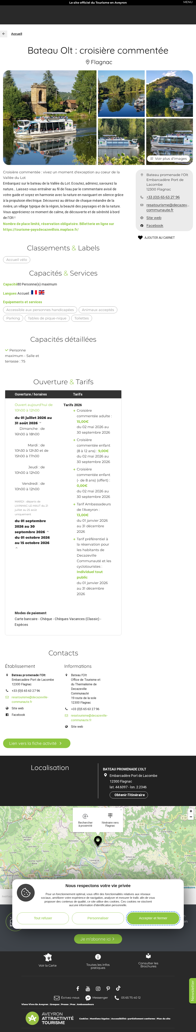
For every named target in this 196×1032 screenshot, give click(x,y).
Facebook (154, 225)
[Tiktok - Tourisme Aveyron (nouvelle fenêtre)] (118, 988)
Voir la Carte (48, 965)
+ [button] (191, 811)
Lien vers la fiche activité (32, 743)
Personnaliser (98, 918)
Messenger (100, 997)
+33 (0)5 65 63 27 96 (163, 197)
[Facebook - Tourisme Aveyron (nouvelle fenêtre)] (78, 988)
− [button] (191, 816)
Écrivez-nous (70, 997)
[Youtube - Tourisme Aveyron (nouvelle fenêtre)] (88, 988)
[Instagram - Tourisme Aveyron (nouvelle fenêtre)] (98, 988)
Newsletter (192, 990)
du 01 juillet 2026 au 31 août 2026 (33, 420)
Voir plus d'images (171, 159)
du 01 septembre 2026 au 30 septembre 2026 (30, 526)
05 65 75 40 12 (131, 997)
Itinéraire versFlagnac (110, 824)
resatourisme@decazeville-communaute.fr (168, 207)
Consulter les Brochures (148, 964)
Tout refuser (43, 918)
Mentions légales (99, 1018)
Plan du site (163, 1018)
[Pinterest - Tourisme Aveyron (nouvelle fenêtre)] (108, 988)
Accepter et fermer (153, 918)
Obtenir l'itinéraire (129, 795)
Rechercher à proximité (85, 824)
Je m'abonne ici (95, 939)
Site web (153, 218)
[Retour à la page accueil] (3, 34)
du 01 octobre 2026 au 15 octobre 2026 (32, 540)
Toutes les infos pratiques (98, 966)
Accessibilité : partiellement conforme (133, 1018)
